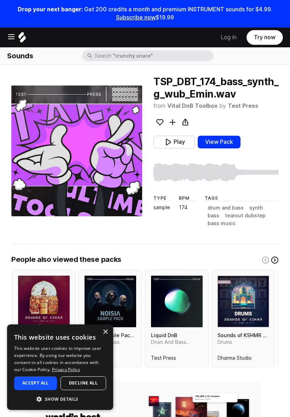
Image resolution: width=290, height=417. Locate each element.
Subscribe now (136, 17)
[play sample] (216, 172)
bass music (222, 223)
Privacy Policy (66, 369)
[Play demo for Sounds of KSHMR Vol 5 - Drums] (243, 301)
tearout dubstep (245, 215)
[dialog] (60, 367)
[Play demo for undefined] (76, 151)
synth (256, 208)
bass (213, 215)
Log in (229, 37)
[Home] (22, 39)
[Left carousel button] (265, 260)
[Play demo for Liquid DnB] (177, 301)
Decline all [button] (83, 383)
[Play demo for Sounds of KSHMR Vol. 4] (44, 301)
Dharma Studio (235, 359)
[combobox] (153, 56)
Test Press (243, 105)
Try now (265, 37)
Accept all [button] (35, 383)
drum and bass (226, 208)
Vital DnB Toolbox (192, 105)
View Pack (219, 142)
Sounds (20, 56)
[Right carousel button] (274, 260)
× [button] (105, 332)
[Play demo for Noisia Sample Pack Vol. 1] (110, 301)
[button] (60, 399)
